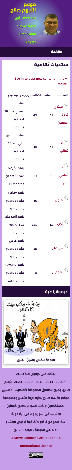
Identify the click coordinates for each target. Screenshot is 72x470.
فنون (59, 200)
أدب (60, 224)
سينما (58, 248)
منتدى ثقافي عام (61, 175)
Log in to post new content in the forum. (41, 81)
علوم (59, 272)
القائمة (56, 52)
